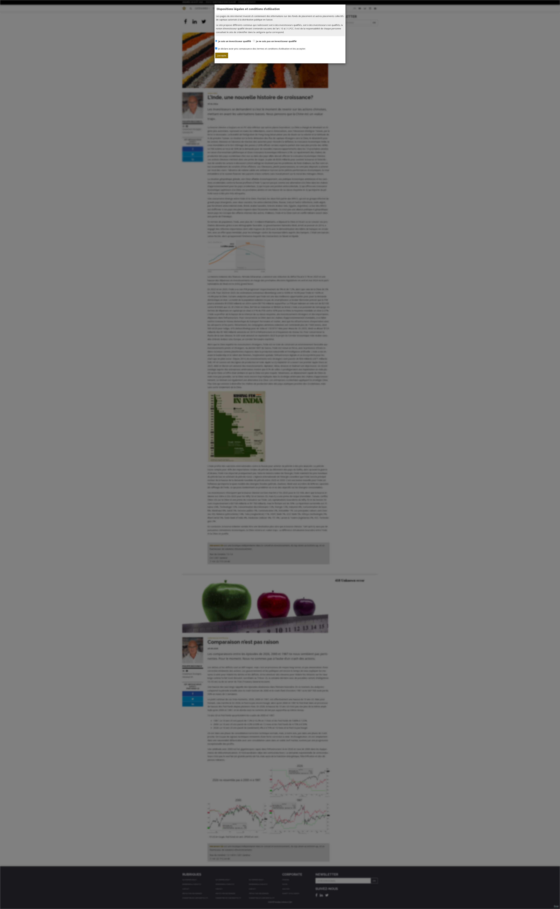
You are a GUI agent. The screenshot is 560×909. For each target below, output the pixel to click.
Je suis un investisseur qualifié (234, 41)
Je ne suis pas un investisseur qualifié (276, 41)
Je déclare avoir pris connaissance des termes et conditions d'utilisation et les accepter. (262, 48)
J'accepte (221, 55)
